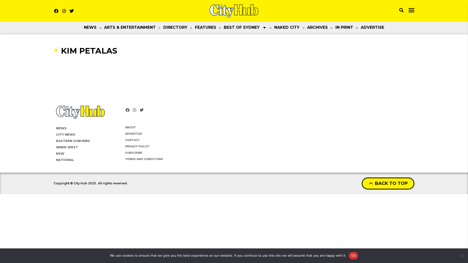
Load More (234, 65)
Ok (353, 255)
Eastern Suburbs (73, 141)
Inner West (67, 147)
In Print (344, 27)
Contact (132, 140)
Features (205, 27)
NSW (60, 153)
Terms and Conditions (144, 159)
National (65, 160)
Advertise (372, 27)
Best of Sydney (242, 27)
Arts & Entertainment (130, 27)
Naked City (287, 27)
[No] (461, 255)
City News (65, 134)
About (130, 127)
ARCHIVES (317, 27)
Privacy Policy (137, 146)
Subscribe (133, 152)
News (90, 27)
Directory (175, 27)
